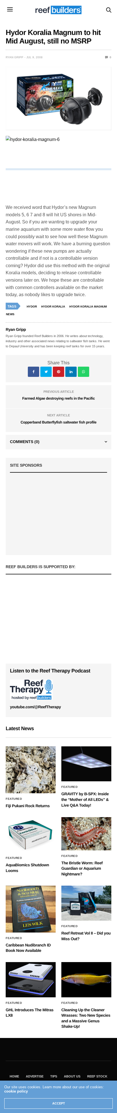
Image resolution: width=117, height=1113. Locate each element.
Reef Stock (97, 1076)
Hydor (32, 306)
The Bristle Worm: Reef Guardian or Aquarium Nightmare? (82, 868)
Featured (14, 799)
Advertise (34, 1076)
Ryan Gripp (14, 57)
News (10, 314)
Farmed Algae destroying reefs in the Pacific (58, 398)
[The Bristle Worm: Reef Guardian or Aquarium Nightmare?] (86, 833)
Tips (53, 1076)
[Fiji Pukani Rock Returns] (31, 769)
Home (14, 1076)
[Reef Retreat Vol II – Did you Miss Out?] (86, 903)
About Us (72, 1076)
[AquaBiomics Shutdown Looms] (31, 834)
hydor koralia (53, 306)
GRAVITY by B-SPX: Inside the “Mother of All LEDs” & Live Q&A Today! (85, 799)
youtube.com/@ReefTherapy (35, 707)
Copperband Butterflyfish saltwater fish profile (58, 422)
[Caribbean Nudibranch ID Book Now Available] (31, 909)
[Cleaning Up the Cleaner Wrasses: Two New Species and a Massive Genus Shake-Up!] (86, 979)
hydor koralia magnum (88, 306)
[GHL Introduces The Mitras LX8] (31, 979)
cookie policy (16, 1091)
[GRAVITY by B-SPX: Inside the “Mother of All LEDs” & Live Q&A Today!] (86, 764)
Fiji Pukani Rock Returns (28, 805)
